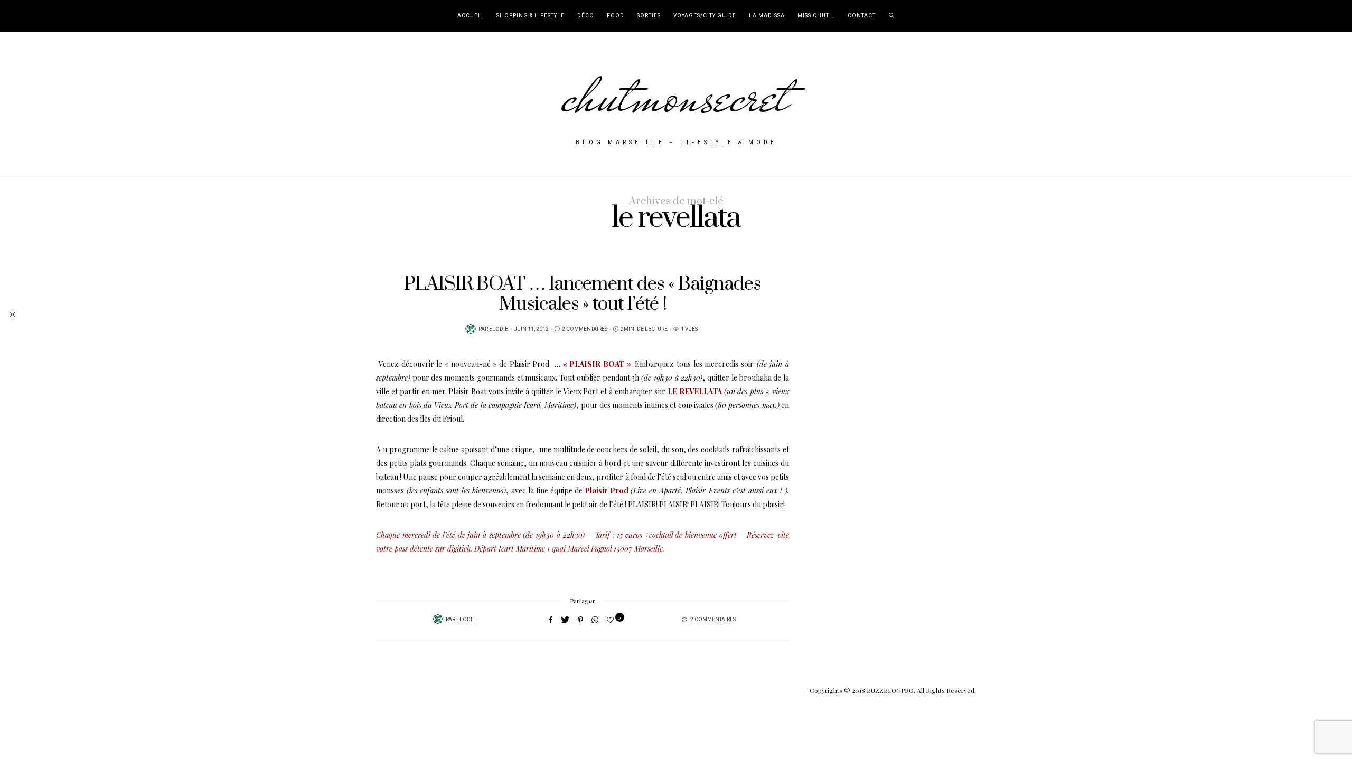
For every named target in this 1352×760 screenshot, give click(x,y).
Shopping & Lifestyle (530, 16)
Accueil (470, 16)
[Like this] (612, 619)
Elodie (498, 329)
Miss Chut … (816, 16)
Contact (862, 16)
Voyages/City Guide (704, 16)
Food (615, 16)
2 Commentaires (584, 329)
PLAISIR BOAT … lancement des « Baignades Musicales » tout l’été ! (582, 294)
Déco (585, 16)
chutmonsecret (676, 96)
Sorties (649, 16)
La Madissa (767, 16)
